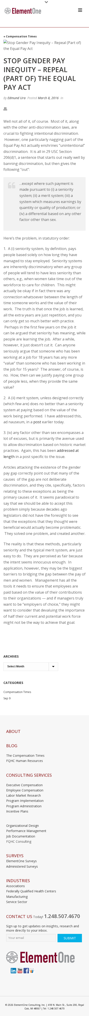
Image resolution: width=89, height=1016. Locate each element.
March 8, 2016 (48, 98)
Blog (11, 745)
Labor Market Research (23, 795)
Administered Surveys (22, 866)
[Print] (7, 108)
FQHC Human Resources (24, 761)
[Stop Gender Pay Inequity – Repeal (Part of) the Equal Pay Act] (44, 46)
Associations (15, 886)
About (13, 731)
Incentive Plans (17, 811)
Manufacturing (17, 896)
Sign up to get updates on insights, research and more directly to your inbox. (42, 928)
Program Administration (24, 806)
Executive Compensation (24, 785)
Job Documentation (20, 836)
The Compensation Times (25, 755)
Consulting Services (29, 775)
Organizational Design (22, 825)
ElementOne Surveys (21, 861)
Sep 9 (6, 698)
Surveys (15, 855)
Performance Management (26, 831)
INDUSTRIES (18, 880)
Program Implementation (25, 800)
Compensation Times (17, 692)
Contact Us (19, 916)
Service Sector (16, 902)
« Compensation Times (20, 36)
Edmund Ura (17, 98)
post (37, 421)
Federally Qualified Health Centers (31, 891)
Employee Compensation (24, 790)
